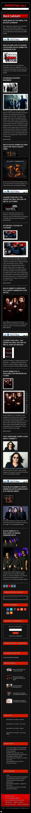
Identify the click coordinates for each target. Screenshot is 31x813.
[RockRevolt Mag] (15, 5)
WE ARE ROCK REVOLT (10, 804)
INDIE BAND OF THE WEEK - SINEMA (14, 728)
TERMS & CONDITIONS (23, 804)
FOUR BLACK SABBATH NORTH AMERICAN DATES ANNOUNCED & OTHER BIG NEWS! (15, 489)
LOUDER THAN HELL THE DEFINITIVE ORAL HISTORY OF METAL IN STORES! (14, 199)
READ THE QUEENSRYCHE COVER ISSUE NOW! (19, 670)
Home (7, 775)
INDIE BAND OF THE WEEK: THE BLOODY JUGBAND (15, 21)
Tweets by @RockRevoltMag (10, 657)
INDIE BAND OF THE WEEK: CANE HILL (15, 719)
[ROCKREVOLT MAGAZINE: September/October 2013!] (9, 702)
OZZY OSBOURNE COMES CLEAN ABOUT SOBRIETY (15, 437)
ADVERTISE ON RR (9, 796)
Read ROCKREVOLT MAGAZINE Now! (17, 686)
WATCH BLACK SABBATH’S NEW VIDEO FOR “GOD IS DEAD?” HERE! (15, 147)
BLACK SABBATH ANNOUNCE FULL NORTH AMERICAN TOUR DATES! (15, 290)
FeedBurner (19, 636)
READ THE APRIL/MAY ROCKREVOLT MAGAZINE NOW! (19, 678)
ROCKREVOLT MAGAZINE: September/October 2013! (20, 701)
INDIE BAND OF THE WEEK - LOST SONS (15, 724)
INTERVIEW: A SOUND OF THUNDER (12, 226)
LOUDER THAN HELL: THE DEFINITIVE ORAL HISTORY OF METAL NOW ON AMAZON (14, 342)
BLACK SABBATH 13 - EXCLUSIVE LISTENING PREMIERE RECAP (11, 533)
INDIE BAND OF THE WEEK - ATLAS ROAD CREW (16, 733)
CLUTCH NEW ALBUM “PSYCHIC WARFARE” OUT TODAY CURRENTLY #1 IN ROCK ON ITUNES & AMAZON (16, 749)
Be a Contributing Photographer (14, 800)
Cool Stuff (8, 715)
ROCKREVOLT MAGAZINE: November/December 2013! (20, 693)
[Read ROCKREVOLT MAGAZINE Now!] (9, 687)
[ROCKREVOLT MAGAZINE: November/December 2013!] (9, 695)
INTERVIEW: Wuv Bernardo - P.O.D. (14, 753)
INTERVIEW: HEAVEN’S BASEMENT (11, 79)
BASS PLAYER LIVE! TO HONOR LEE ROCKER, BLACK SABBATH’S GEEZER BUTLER (15, 47)
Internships (8, 802)
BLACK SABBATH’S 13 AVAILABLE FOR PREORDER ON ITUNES (15, 373)
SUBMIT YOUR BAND (18, 802)
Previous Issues (9, 663)
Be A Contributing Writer (12, 798)
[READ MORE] (7, 139)
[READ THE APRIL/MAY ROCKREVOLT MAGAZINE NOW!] (9, 678)
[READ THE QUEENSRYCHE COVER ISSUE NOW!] (9, 671)
